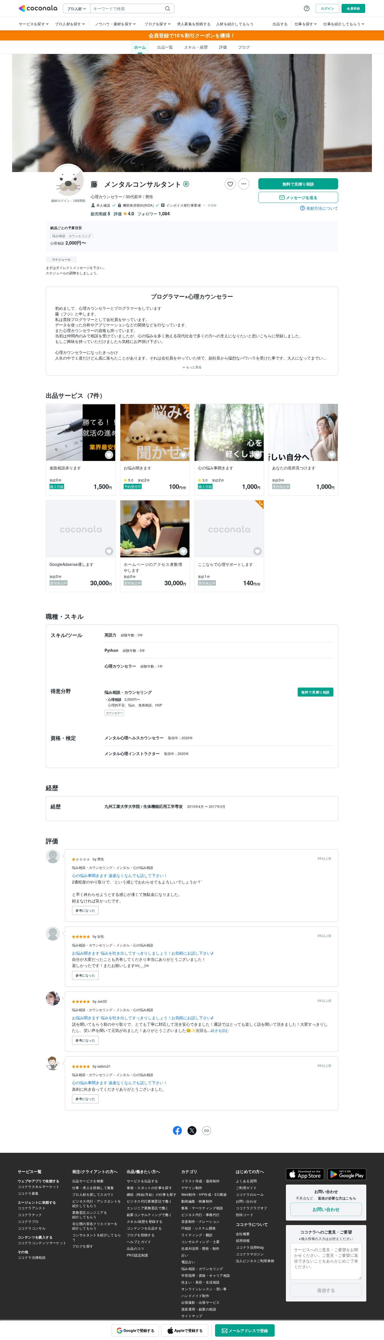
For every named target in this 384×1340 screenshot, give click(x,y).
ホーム (140, 47)
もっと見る (193, 367)
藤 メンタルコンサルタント (136, 184)
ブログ (244, 47)
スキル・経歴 (196, 47)
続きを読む (220, 1030)
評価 (223, 47)
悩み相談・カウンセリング (92, 867)
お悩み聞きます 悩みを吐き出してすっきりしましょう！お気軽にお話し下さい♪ (142, 953)
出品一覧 (165, 47)
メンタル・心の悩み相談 (134, 867)
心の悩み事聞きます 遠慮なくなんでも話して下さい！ (120, 875)
